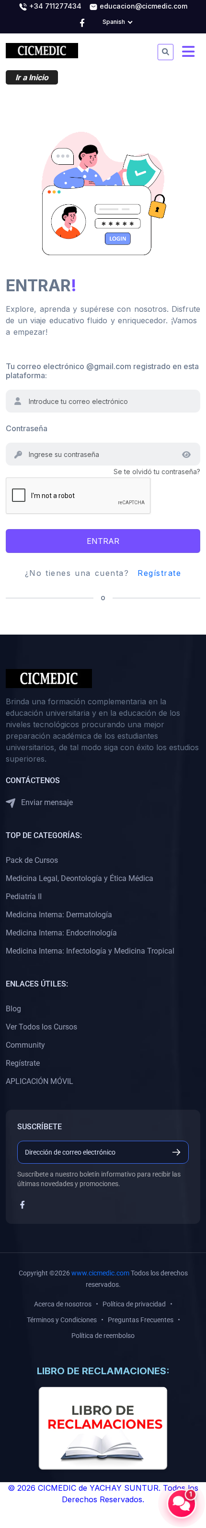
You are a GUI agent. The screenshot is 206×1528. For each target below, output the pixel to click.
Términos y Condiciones (62, 1320)
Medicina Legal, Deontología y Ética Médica (79, 878)
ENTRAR (103, 541)
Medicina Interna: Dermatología (59, 914)
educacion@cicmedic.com (142, 6)
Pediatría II (24, 896)
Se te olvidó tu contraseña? (157, 471)
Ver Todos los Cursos (41, 1026)
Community (25, 1045)
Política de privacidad (134, 1304)
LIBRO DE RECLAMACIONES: (103, 1371)
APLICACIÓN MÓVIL (39, 1081)
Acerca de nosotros (63, 1304)
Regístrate (159, 573)
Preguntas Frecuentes (140, 1320)
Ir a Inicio (31, 77)
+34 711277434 (54, 6)
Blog (13, 1008)
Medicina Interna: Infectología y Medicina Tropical (90, 950)
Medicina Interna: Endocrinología (61, 932)
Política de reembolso (103, 1335)
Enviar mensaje (46, 802)
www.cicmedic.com (100, 1273)
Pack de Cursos (32, 860)
